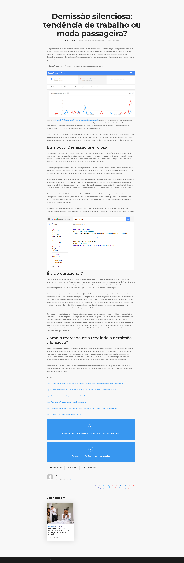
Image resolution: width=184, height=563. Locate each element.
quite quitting (73, 468)
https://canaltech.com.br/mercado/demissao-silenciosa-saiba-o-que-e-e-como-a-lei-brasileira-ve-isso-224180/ (85, 390)
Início (147, 7)
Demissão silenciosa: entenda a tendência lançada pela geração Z (90, 433)
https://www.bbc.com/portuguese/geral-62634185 (64, 414)
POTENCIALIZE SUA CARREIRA (161, 7)
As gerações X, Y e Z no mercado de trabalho (91, 456)
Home (67, 41)
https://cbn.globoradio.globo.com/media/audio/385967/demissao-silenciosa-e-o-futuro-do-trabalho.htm (82, 408)
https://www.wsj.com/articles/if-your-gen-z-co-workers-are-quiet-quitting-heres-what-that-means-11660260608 (85, 384)
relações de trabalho (90, 468)
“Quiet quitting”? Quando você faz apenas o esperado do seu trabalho (76, 120)
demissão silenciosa (55, 468)
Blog (73, 41)
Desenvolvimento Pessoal (55, 526)
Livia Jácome (54, 537)
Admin (59, 475)
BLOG (174, 7)
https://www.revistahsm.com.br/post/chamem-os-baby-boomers (68, 396)
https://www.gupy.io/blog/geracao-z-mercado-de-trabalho (66, 402)
